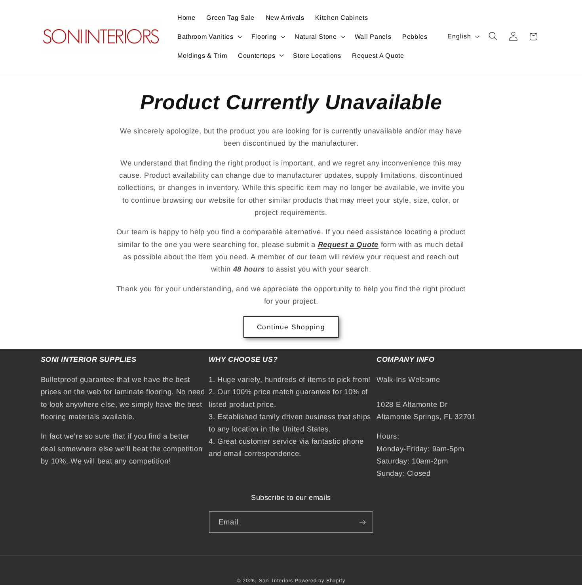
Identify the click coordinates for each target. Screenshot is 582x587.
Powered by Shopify (320, 580)
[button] (209, 36)
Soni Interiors (276, 580)
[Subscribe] (362, 522)
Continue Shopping (291, 327)
